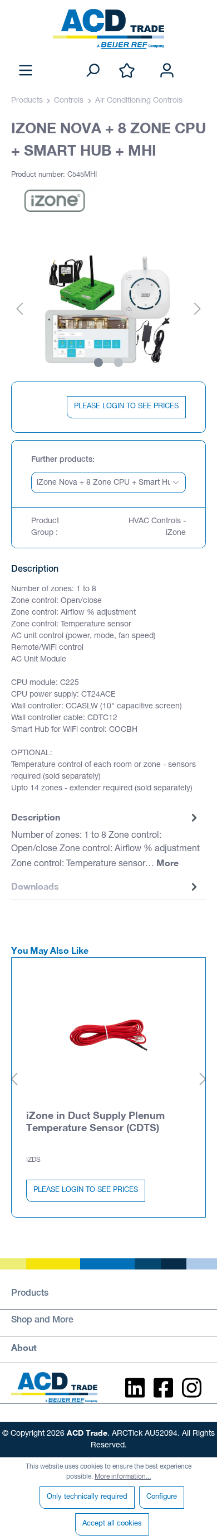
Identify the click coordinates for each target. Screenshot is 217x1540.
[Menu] (25, 71)
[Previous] (19, 310)
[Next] (197, 310)
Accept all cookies (112, 1524)
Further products (61, 460)
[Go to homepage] (108, 29)
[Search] (92, 71)
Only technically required (87, 1497)
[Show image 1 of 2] (98, 362)
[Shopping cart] (199, 59)
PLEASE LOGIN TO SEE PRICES (126, 407)
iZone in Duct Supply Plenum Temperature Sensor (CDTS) (95, 1121)
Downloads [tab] (35, 886)
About (24, 1347)
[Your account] (166, 71)
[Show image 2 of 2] (118, 362)
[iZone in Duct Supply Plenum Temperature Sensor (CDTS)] (108, 1030)
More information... (123, 1477)
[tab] (105, 841)
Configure (161, 1497)
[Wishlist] (126, 71)
